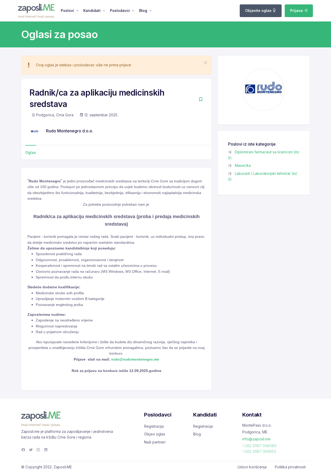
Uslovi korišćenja (252, 467)
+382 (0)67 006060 (259, 445)
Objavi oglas (154, 434)
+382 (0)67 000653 (259, 451)
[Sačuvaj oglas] (200, 100)
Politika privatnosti (290, 467)
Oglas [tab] (30, 152)
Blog (143, 10)
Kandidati (92, 10)
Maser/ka (243, 165)
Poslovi (67, 10)
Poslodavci (120, 10)
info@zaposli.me (256, 439)
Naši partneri (155, 442)
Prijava (297, 10)
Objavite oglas (259, 10)
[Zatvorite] (205, 62)
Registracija (154, 426)
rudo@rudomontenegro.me (135, 359)
